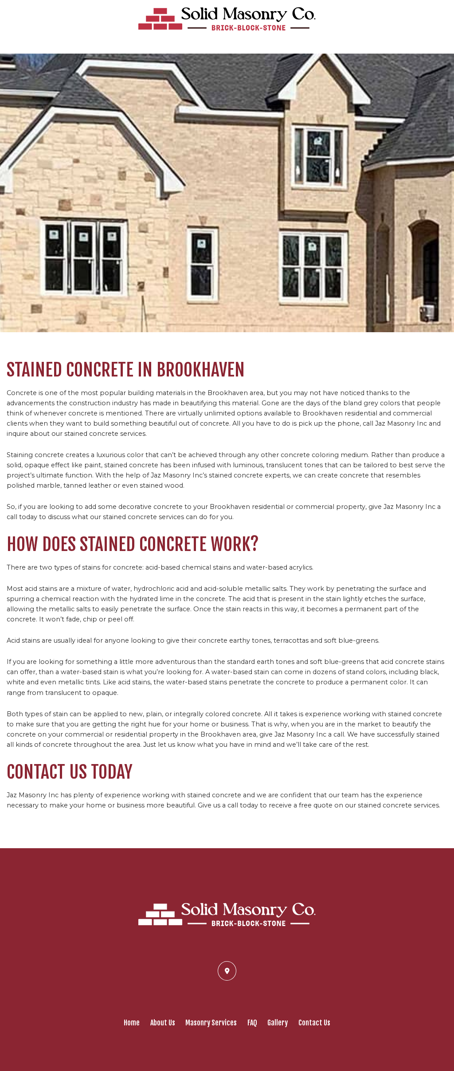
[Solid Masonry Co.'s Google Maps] (227, 970)
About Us (162, 1022)
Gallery (277, 1022)
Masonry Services (211, 1022)
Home (132, 1022)
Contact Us (314, 1022)
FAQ (252, 1022)
